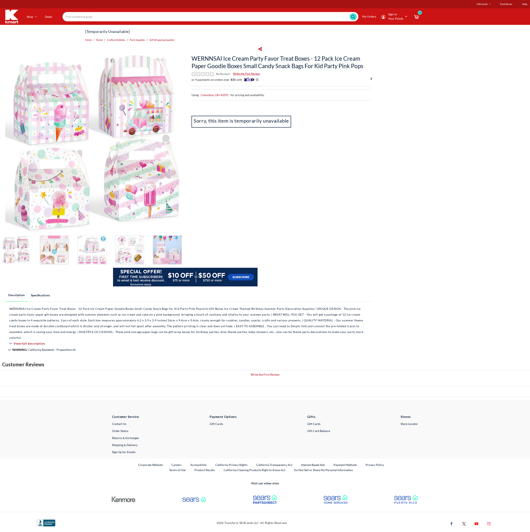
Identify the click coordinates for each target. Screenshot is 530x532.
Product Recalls (204, 470)
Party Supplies (137, 39)
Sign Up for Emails (123, 452)
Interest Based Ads (313, 465)
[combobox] (210, 16)
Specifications (40, 295)
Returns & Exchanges (125, 438)
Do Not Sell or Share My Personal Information (323, 470)
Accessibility (198, 465)
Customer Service (125, 417)
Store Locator (409, 424)
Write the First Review (246, 73)
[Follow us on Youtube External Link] (476, 523)
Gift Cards (216, 424)
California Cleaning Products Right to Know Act (254, 470)
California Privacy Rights (231, 465)
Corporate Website (150, 465)
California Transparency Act (274, 465)
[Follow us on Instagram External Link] (489, 523)
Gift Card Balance (318, 431)
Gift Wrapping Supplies (161, 39)
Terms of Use (177, 470)
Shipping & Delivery (124, 445)
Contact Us (119, 424)
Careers (176, 465)
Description (16, 295)
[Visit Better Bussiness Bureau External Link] (46, 522)
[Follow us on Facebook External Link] (451, 523)
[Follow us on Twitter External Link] (464, 523)
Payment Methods (345, 465)
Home (88, 39)
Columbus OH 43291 (215, 95)
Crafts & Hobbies (116, 39)
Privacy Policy (375, 465)
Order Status (120, 431)
